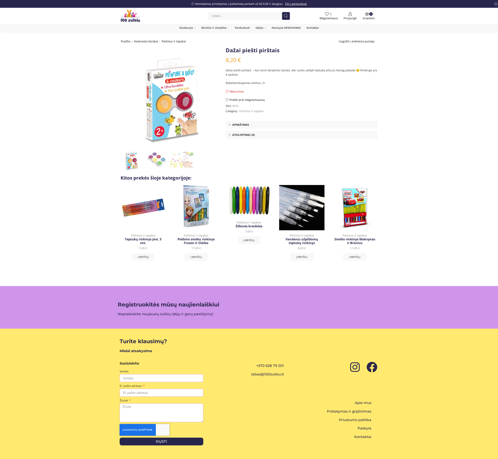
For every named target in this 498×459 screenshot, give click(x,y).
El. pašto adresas (131, 386)
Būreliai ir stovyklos (214, 28)
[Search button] (286, 16)
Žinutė (124, 400)
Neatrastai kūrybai (146, 41)
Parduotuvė (242, 28)
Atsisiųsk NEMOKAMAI (286, 28)
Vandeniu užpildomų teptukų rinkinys (302, 241)
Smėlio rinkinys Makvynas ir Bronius (354, 241)
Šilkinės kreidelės (249, 226)
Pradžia (126, 41)
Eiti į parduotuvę (296, 4)
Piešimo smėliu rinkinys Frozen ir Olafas (196, 241)
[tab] (301, 125)
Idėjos (259, 28)
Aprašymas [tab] (240, 125)
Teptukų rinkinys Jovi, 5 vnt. (143, 241)
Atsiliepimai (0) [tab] (243, 135)
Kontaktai (313, 28)
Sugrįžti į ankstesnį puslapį (356, 41)
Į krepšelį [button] (143, 256)
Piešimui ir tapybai (174, 41)
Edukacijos (186, 28)
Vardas (124, 371)
